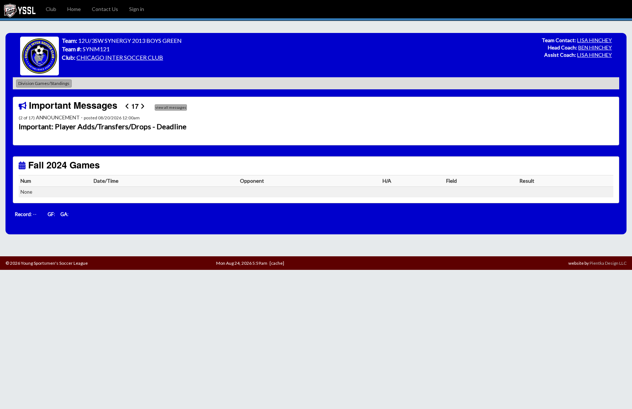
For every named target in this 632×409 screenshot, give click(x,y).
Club (51, 9)
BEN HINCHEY (595, 47)
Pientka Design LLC (608, 263)
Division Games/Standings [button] (43, 83)
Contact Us (105, 9)
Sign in (136, 9)
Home (74, 9)
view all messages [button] (170, 107)
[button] (63, 127)
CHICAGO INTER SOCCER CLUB (119, 57)
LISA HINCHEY (594, 40)
